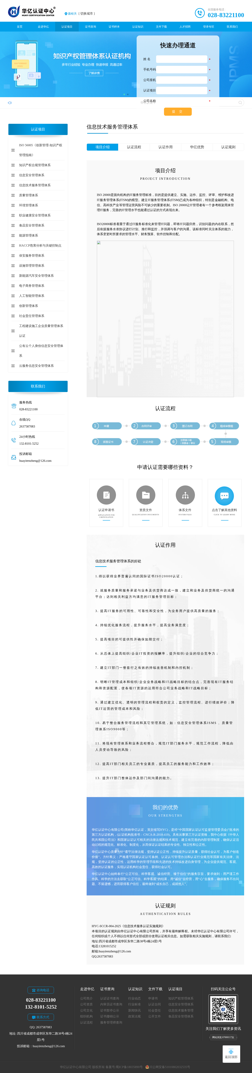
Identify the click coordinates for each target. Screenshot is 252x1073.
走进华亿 (43, 26)
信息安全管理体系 (31, 175)
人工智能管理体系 (31, 295)
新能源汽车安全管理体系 (36, 275)
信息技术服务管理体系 (35, 185)
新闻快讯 (134, 1010)
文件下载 (161, 26)
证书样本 (114, 26)
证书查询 (90, 26)
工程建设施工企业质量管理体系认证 (41, 330)
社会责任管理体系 (31, 316)
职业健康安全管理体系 (35, 215)
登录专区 (208, 26)
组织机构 (86, 1016)
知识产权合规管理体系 (35, 165)
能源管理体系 (28, 235)
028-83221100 (226, 15)
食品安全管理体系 (31, 225)
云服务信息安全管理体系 (36, 365)
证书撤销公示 (109, 1016)
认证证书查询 (109, 998)
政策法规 (134, 1016)
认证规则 (228, 147)
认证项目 (66, 26)
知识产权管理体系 (181, 998)
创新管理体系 (28, 305)
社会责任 (154, 1010)
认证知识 (137, 26)
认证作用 (165, 147)
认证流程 (134, 147)
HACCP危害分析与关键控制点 (40, 245)
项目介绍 (102, 147)
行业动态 (134, 998)
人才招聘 (185, 26)
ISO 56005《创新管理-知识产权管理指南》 (40, 150)
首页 (19, 26)
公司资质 (86, 1004)
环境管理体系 (28, 205)
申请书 (153, 998)
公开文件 (154, 1016)
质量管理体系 (28, 195)
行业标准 (134, 1004)
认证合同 (154, 1004)
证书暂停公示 (109, 1010)
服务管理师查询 (111, 1022)
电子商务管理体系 (31, 285)
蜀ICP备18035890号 (129, 1067)
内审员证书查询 (111, 1004)
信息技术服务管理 (181, 1010)
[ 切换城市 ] (81, 13)
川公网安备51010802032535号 (169, 1067)
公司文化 (86, 1010)
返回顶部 (231, 1057)
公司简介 (86, 998)
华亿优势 (197, 147)
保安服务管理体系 (31, 255)
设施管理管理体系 (31, 265)
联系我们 (232, 26)
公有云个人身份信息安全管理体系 (41, 350)
